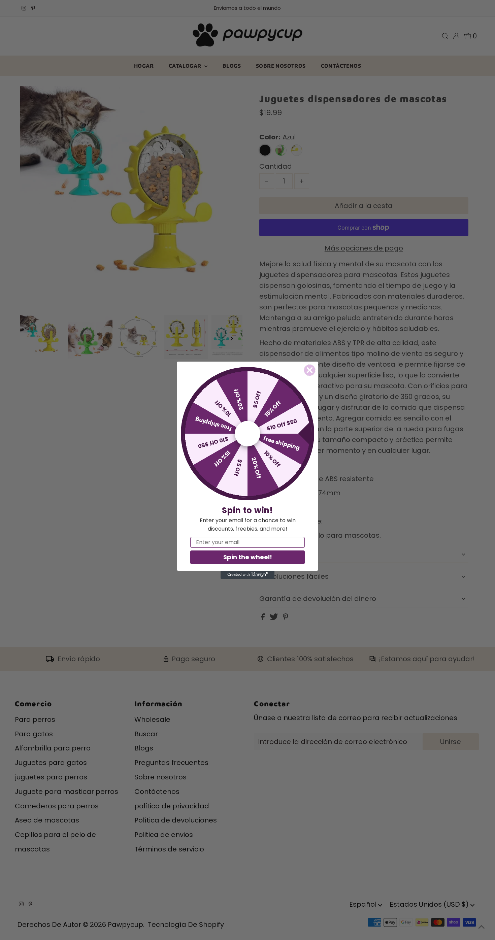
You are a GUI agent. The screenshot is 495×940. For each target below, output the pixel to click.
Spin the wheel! (247, 557)
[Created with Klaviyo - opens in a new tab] (247, 575)
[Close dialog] (310, 370)
